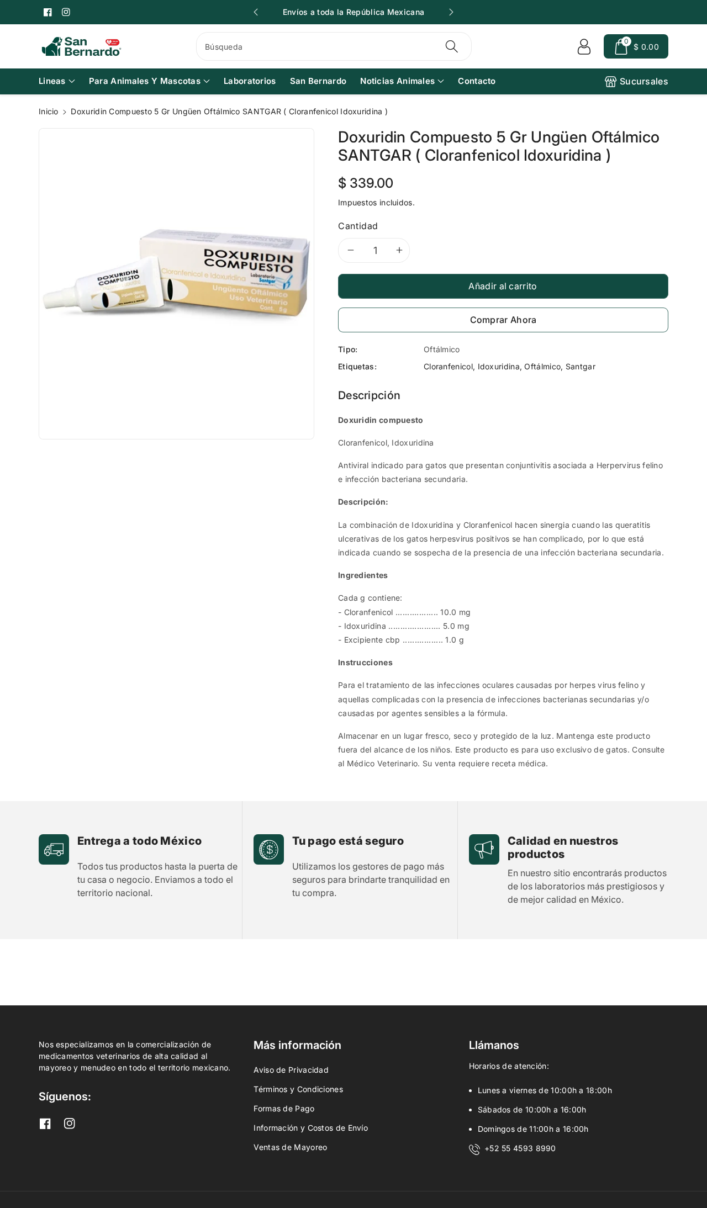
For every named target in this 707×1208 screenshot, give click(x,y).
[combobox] (334, 46)
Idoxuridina (499, 366)
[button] (636, 46)
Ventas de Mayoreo (290, 1147)
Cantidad (358, 225)
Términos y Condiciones (298, 1089)
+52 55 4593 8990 (520, 1148)
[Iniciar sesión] (584, 46)
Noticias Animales (397, 81)
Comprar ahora (503, 319)
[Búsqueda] (451, 46)
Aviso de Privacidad (291, 1069)
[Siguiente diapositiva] (451, 12)
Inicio (49, 111)
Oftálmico (542, 366)
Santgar (580, 366)
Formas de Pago (284, 1108)
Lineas (52, 81)
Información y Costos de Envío (311, 1127)
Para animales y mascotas (145, 81)
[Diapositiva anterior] (256, 12)
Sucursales (644, 81)
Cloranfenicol (448, 366)
